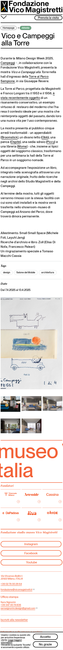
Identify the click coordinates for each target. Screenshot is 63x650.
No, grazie (45, 644)
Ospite (15, 142)
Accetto (45, 637)
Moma (22, 146)
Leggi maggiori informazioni (11, 641)
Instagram (31, 544)
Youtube (31, 562)
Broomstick (10, 137)
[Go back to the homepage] (31, 7)
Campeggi (8, 63)
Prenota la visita (48, 18)
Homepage (9, 27)
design (6, 272)
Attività (25, 27)
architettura (47, 272)
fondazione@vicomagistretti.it (16, 589)
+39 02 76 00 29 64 (11, 584)
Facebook (31, 553)
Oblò (45, 137)
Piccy (50, 142)
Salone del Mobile (25, 272)
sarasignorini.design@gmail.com (18, 608)
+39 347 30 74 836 (11, 605)
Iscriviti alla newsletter (14, 619)
